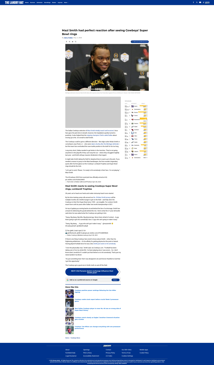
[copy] (75, 41)
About (67, 350)
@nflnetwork (72, 233)
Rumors (32, 2)
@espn (85, 233)
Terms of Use (126, 353)
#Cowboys (71, 177)
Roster (54, 2)
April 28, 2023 (96, 182)
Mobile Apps (144, 350)
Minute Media (56, 360)
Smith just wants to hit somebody (104, 244)
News (27, 2)
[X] (197, 2)
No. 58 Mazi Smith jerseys (102, 197)
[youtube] (200, 2)
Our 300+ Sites (126, 350)
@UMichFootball (82, 226)
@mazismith (107, 223)
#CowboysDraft (70, 226)
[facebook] (193, 2)
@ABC (79, 233)
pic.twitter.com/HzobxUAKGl (75, 179)
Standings (47, 2)
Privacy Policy (110, 353)
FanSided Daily (70, 353)
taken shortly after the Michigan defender (105, 144)
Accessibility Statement (91, 356)
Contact (108, 350)
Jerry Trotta (68, 38)
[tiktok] (203, 2)
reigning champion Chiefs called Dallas (100, 135)
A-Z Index (109, 356)
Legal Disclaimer (71, 356)
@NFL (72, 230)
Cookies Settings (127, 356)
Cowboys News (75, 338)
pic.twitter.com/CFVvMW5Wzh (98, 233)
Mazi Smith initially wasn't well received (100, 130)
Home (67, 338)
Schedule (39, 2)
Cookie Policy (144, 353)
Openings (86, 350)
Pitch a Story (87, 353)
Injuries (60, 2)
